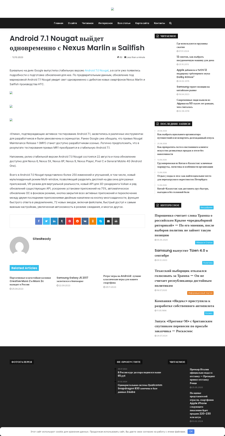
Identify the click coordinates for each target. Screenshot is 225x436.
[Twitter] (46, 221)
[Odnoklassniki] (92, 221)
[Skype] (100, 221)
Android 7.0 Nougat (97, 70)
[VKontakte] (85, 221)
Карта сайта (142, 23)
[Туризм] (112, 9)
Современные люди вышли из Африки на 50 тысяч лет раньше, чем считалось (195, 103)
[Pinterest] (69, 221)
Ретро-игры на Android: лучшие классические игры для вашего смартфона (122, 279)
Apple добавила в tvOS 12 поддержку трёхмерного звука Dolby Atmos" (193, 73)
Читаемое (88, 23)
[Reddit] (77, 221)
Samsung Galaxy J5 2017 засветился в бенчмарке (72, 279)
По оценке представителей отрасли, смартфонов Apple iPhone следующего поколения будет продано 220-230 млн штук (202, 405)
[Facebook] (38, 221)
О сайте (72, 23)
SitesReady (42, 239)
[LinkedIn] (54, 221)
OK (191, 431)
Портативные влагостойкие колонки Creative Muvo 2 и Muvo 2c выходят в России (30, 281)
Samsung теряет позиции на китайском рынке (193, 88)
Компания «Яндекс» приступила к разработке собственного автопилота (184, 303)
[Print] (116, 221)
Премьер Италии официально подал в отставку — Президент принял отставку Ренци (202, 376)
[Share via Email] (108, 221)
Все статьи (124, 23)
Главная (58, 23)
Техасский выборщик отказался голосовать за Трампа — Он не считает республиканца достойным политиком (183, 278)
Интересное (105, 23)
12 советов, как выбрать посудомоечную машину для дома (195, 58)
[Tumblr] (61, 221)
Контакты (159, 23)
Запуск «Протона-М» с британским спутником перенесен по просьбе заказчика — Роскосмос (183, 326)
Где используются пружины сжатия (192, 45)
